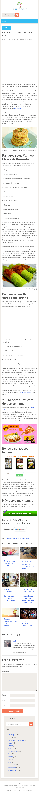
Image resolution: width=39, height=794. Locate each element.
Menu (4, 21)
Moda (9, 754)
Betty (15, 641)
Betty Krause (7, 39)
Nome (4, 695)
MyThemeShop (19, 787)
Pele (9, 759)
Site (3, 705)
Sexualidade (11, 765)
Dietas (10, 743)
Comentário (6, 671)
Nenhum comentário (27, 39)
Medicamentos (12, 751)
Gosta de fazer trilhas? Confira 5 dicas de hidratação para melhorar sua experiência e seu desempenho (28, 596)
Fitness (7, 28)
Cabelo (10, 737)
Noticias (10, 757)
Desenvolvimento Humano (16, 740)
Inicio (15, 790)
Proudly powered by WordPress (12, 785)
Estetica (10, 746)
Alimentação (11, 735)
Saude (10, 762)
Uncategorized (12, 770)
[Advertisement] (19, 62)
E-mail (4, 700)
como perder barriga (25, 392)
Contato (9, 790)
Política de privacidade (25, 790)
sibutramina (17, 108)
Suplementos (12, 768)
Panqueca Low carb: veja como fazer (17, 538)
